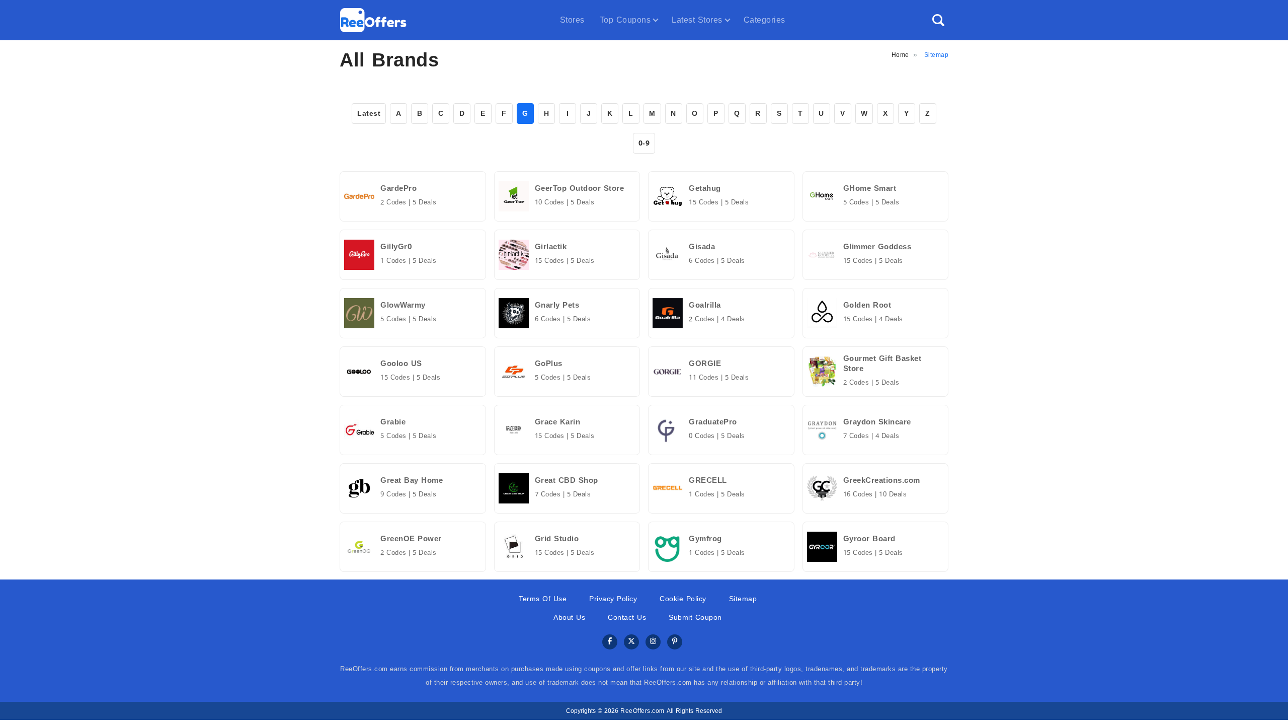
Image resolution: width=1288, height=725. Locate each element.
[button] (938, 20)
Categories (764, 20)
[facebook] (609, 642)
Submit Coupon (695, 617)
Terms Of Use (543, 599)
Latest (368, 113)
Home (900, 54)
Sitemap (743, 599)
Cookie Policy (683, 599)
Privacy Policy (613, 599)
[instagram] (653, 642)
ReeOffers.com (642, 710)
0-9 (644, 143)
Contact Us (627, 617)
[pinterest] (674, 642)
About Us (569, 617)
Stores (572, 20)
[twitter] (631, 642)
